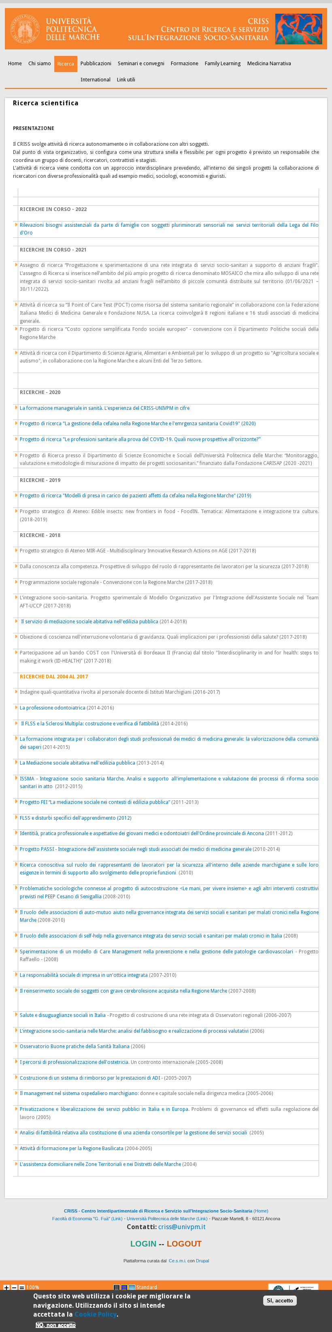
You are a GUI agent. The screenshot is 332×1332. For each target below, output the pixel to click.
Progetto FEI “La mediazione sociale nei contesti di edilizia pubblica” (95, 802)
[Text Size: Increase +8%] (6, 1288)
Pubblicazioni (96, 63)
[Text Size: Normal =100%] (22, 1288)
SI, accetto (280, 1301)
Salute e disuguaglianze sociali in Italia (63, 1015)
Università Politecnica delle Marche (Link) (167, 1218)
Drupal (202, 1260)
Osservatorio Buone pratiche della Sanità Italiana (75, 1046)
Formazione (184, 63)
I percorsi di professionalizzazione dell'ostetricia (74, 1062)
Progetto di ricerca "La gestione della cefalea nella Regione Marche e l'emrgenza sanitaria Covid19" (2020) (137, 423)
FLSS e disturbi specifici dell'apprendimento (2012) (75, 818)
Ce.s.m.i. (177, 1260)
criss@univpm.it (182, 1227)
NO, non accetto (56, 1325)
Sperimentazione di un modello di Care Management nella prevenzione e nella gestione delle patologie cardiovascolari (156, 952)
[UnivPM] (166, 48)
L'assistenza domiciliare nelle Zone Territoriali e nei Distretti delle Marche (100, 1164)
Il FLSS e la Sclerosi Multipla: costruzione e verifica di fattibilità (90, 724)
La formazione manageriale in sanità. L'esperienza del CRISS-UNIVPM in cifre (104, 408)
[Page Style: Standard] (132, 1288)
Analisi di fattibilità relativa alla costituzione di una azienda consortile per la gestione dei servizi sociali (133, 1133)
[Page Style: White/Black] (116, 1288)
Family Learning (223, 63)
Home (15, 63)
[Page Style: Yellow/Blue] (124, 1288)
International (96, 80)
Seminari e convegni (141, 63)
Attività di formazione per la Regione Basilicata (71, 1148)
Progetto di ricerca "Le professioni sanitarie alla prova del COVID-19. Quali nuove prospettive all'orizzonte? (140, 439)
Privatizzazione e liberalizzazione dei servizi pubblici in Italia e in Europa (104, 1109)
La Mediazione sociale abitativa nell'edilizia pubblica (77, 763)
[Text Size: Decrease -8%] (14, 1288)
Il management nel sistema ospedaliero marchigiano (79, 1093)
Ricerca (65, 64)
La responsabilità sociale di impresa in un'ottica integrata (84, 975)
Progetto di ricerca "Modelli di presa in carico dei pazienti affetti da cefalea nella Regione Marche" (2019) (135, 496)
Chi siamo (39, 63)
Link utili (126, 80)
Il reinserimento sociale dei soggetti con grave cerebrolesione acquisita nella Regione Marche (123, 991)
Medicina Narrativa (269, 63)
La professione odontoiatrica (52, 708)
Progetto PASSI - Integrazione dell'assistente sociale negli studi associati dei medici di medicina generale (135, 849)
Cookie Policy (95, 1314)
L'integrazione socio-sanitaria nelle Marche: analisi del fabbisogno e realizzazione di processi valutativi (134, 1031)
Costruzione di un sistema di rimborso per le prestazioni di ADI (90, 1078)
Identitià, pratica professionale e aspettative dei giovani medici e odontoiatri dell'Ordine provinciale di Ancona (142, 833)
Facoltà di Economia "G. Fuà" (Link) (87, 1218)
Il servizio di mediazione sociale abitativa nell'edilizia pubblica (89, 621)
